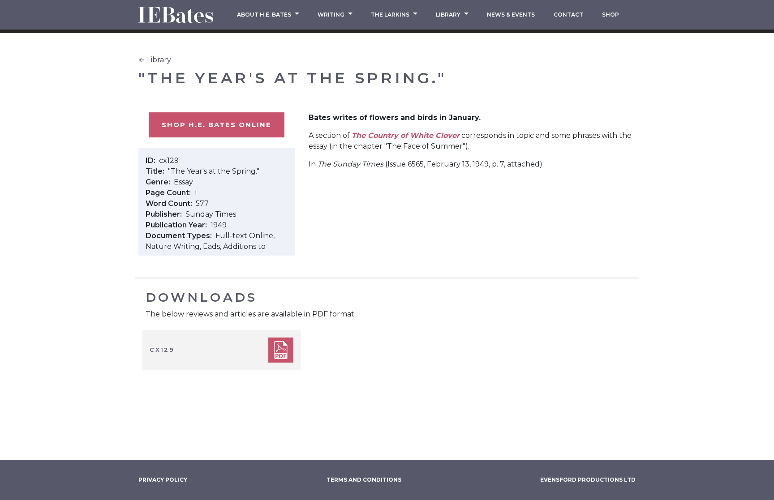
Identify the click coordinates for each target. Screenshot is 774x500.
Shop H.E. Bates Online (216, 124)
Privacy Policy (162, 479)
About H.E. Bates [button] (264, 14)
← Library (154, 60)
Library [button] (449, 14)
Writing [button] (332, 14)
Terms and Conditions (364, 479)
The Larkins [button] (391, 14)
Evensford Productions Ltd (588, 479)
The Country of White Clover (406, 135)
